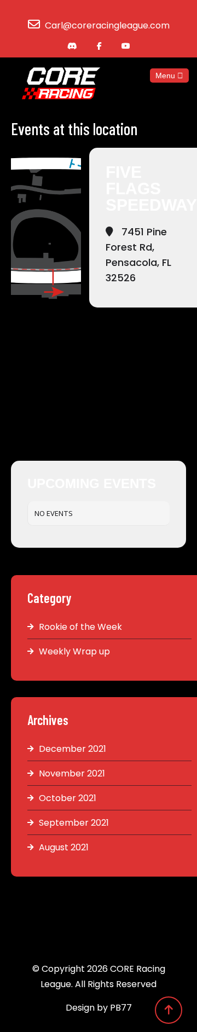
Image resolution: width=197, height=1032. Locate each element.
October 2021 (67, 798)
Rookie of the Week (80, 627)
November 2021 (72, 773)
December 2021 (72, 749)
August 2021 (64, 847)
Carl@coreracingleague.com (107, 25)
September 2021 (74, 822)
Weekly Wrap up (74, 651)
